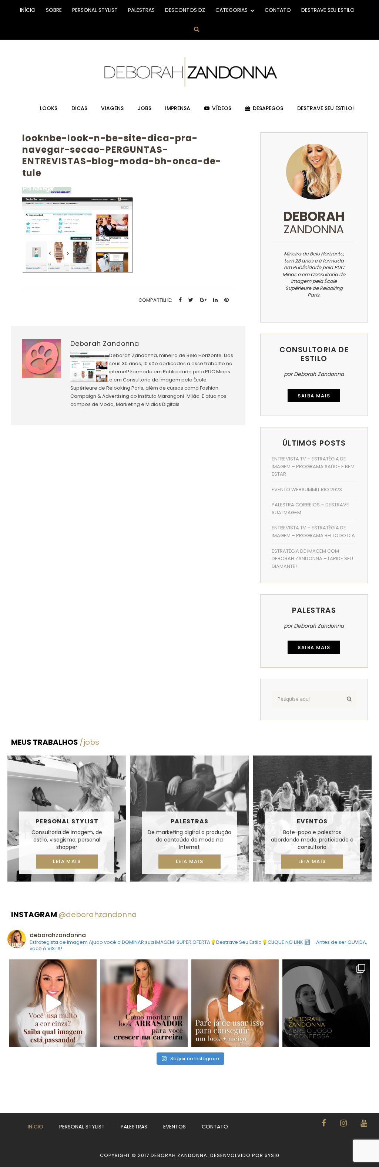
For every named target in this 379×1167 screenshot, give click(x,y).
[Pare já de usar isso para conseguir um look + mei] (235, 1003)
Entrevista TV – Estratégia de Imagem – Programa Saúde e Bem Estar (313, 466)
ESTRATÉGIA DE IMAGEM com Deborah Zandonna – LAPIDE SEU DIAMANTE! (312, 559)
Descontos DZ (185, 10)
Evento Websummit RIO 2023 (307, 489)
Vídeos (221, 108)
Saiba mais (314, 395)
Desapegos (268, 108)
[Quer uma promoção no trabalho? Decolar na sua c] (144, 1003)
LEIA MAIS (67, 861)
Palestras (141, 10)
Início (28, 10)
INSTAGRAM (74, 914)
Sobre (54, 10)
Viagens (112, 108)
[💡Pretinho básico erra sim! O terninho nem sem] (326, 1003)
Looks (48, 108)
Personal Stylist (95, 10)
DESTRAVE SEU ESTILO (328, 10)
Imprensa (177, 108)
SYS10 (272, 1155)
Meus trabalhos (55, 742)
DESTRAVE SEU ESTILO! (325, 108)
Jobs (144, 108)
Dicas (79, 108)
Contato (278, 10)
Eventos (312, 821)
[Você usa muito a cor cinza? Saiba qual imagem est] (53, 1003)
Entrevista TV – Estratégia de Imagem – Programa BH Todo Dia (313, 531)
